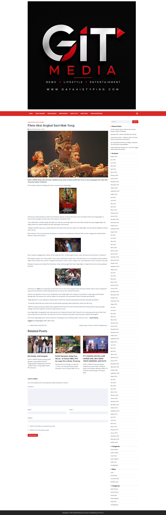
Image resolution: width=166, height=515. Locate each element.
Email (71, 410)
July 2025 (113, 197)
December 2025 (115, 182)
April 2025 (113, 207)
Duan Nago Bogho (37, 321)
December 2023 (115, 257)
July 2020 (113, 379)
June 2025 (113, 200)
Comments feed (115, 479)
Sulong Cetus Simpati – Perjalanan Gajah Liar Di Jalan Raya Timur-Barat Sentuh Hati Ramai (124, 138)
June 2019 (113, 420)
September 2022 (115, 301)
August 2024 (114, 232)
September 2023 (115, 266)
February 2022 (114, 323)
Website (30, 418)
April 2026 (113, 169)
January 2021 (114, 361)
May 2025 (113, 204)
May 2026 (113, 166)
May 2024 (113, 241)
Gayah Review (63, 113)
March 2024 (114, 248)
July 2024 (113, 235)
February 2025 (114, 213)
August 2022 (114, 304)
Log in (112, 472)
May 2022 (113, 314)
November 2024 (115, 222)
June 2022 (113, 310)
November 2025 (115, 185)
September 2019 (115, 411)
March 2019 (114, 427)
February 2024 (114, 251)
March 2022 (114, 320)
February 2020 (114, 395)
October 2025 (114, 188)
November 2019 (115, 405)
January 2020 (114, 398)
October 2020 (114, 370)
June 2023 (113, 276)
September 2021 (115, 339)
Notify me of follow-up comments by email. (42, 426)
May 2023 (113, 279)
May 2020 (113, 386)
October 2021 (114, 335)
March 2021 (114, 354)
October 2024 (114, 226)
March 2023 (114, 282)
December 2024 (115, 219)
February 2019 (114, 430)
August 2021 (114, 342)
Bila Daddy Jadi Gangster (38, 356)
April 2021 (113, 351)
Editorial (31, 129)
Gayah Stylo (74, 113)
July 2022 (113, 307)
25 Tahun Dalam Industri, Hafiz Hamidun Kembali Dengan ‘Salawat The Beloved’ (123, 130)
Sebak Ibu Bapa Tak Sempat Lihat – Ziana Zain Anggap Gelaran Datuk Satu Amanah (124, 148)
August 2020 (114, 376)
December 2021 (115, 329)
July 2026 (113, 160)
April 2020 (113, 389)
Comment (31, 387)
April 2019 (113, 423)
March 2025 (114, 210)
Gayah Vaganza (40, 113)
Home (31, 113)
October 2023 (114, 263)
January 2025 (114, 216)
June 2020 (113, 383)
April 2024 (113, 244)
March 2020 (114, 392)
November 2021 (115, 332)
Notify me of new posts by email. (39, 430)
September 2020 (115, 373)
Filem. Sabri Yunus (49, 321)
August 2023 (114, 270)
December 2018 (115, 436)
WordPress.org (114, 482)
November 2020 (115, 367)
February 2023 (114, 285)
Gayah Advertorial (97, 113)
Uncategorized (114, 465)
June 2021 (113, 345)
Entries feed (114, 475)
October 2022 (114, 298)
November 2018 (115, 439)
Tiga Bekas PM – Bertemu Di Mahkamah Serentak (123, 134)
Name (30, 410)
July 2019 (113, 417)
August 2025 (114, 194)
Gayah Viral (84, 113)
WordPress (100, 513)
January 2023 (114, 288)
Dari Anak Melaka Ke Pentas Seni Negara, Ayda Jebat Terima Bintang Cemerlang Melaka (124, 143)
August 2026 (114, 156)
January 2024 (114, 254)
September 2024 (115, 229)
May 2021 (113, 348)
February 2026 (114, 175)
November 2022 (115, 295)
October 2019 (114, 408)
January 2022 (114, 326)
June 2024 (113, 238)
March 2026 (114, 172)
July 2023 (113, 273)
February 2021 (114, 357)
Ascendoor (86, 513)
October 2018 (114, 442)
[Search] (137, 113)
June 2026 (113, 163)
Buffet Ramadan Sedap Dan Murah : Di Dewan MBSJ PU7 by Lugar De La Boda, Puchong (67, 358)
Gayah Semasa (52, 113)
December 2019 (115, 401)
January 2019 (114, 433)
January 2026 (114, 178)
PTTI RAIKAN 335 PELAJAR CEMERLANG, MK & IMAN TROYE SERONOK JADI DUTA (94, 358)
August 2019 (114, 414)
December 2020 (115, 364)
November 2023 (115, 260)
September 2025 (115, 191)
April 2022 (113, 317)
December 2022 (115, 291)
